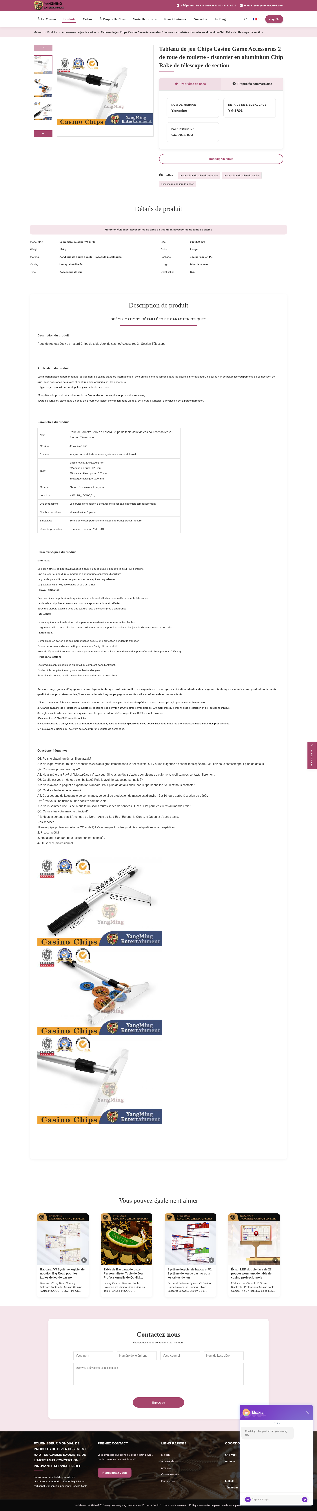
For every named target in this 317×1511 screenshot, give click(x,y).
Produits (69, 19)
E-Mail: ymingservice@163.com (263, 5)
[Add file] (248, 1500)
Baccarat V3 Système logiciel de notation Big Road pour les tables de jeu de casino (62, 1273)
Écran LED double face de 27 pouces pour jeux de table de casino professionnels (251, 1273)
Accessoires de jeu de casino (79, 32)
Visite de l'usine (145, 19)
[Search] (245, 19)
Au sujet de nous (171, 1461)
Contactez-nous (170, 1474)
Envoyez (158, 1402)
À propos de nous (112, 19)
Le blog (220, 19)
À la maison (46, 19)
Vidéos (87, 19)
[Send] (304, 1500)
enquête (274, 19)
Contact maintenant (62, 1290)
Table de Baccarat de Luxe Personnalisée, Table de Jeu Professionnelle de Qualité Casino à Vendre (123, 1274)
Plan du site (168, 1480)
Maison (38, 32)
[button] (43, 133)
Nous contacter (175, 19)
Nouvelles (200, 19)
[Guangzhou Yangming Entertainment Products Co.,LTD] (50, 5)
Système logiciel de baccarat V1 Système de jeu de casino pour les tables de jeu (189, 1273)
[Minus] (308, 1412)
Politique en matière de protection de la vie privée (215, 1505)
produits (166, 1467)
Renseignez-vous (221, 158)
